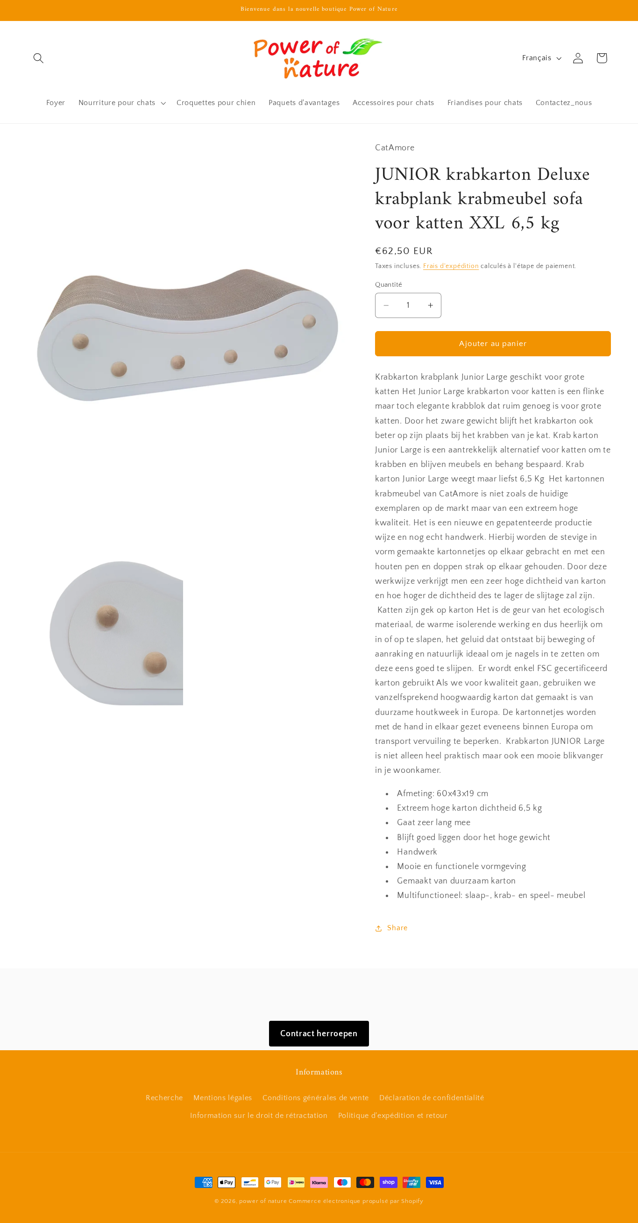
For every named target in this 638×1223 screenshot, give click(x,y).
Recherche (164, 1098)
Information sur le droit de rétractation (259, 1115)
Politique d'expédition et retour (393, 1115)
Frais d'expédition (451, 266)
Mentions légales (222, 1098)
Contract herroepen (318, 1034)
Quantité (389, 285)
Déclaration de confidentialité (431, 1098)
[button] (39, 58)
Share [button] (397, 928)
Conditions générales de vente (315, 1098)
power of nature (263, 1201)
